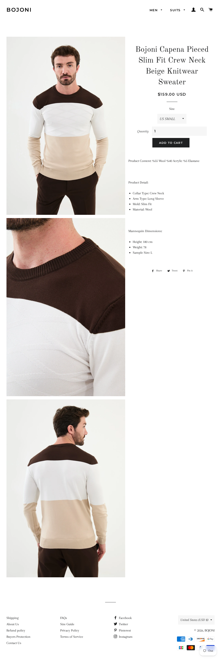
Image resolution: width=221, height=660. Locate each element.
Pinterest (124, 630)
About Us (12, 624)
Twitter (123, 624)
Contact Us (13, 643)
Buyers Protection (18, 637)
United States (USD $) (194, 620)
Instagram (125, 637)
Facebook (125, 618)
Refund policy (15, 630)
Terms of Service (71, 637)
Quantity (143, 131)
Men (154, 10)
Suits (176, 10)
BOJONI (19, 9)
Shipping (12, 618)
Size (172, 109)
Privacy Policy (69, 630)
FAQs (63, 618)
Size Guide (67, 624)
